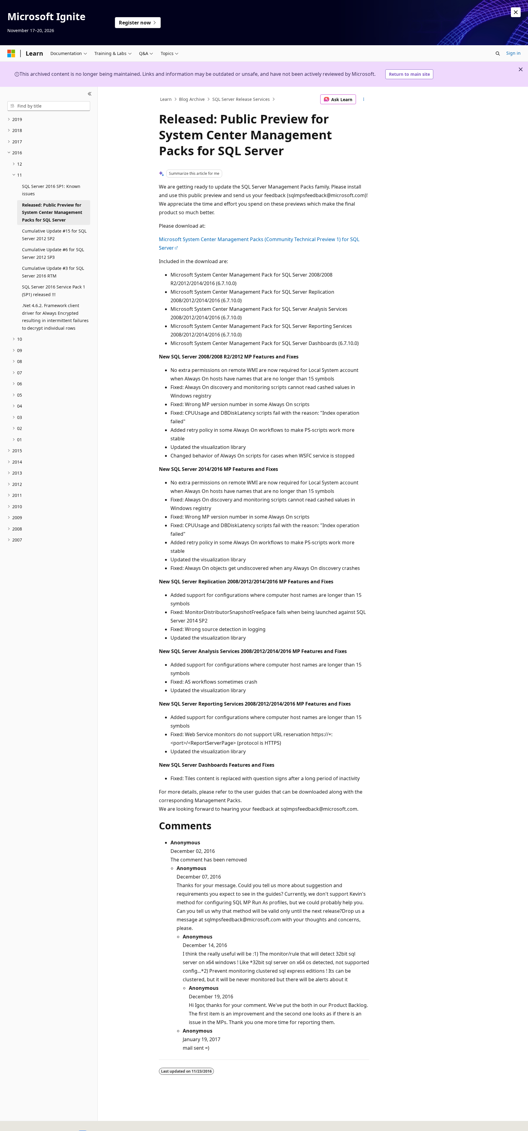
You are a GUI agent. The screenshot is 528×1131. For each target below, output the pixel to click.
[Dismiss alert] (516, 12)
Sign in (513, 53)
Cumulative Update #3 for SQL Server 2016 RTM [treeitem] (53, 272)
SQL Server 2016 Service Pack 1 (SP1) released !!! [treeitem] (53, 290)
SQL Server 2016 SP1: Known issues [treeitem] (51, 190)
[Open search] (498, 53)
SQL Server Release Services (241, 99)
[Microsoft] (11, 53)
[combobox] (48, 106)
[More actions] (363, 99)
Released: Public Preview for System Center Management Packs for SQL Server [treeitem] (52, 212)
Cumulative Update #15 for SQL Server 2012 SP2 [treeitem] (54, 234)
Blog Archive (192, 99)
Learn (166, 99)
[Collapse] (89, 94)
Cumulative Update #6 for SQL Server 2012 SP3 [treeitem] (53, 253)
